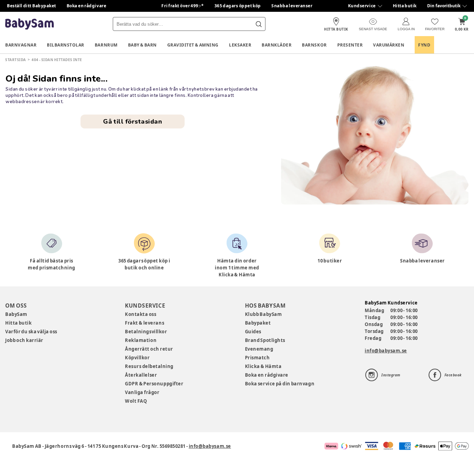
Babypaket (258, 323)
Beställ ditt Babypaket (31, 6)
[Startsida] (29, 24)
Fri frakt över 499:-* (182, 6)
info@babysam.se (386, 351)
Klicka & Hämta (263, 366)
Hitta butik (405, 6)
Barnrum (106, 45)
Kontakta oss (140, 314)
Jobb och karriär (24, 340)
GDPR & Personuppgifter (154, 383)
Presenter (350, 45)
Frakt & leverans (144, 323)
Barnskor (314, 45)
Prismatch (257, 357)
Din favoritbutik (443, 6)
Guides (253, 331)
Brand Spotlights (265, 340)
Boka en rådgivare (86, 6)
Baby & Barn (142, 45)
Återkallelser (141, 375)
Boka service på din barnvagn (279, 383)
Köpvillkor (137, 357)
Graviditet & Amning (193, 45)
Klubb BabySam (263, 314)
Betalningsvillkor (146, 331)
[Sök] (258, 24)
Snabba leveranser (292, 6)
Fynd (424, 45)
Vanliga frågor (142, 392)
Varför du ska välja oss (31, 331)
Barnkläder (276, 45)
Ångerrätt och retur (149, 349)
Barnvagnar (20, 45)
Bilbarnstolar (65, 45)
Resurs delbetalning (149, 366)
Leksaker (240, 45)
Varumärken (388, 45)
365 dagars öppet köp (237, 6)
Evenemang (259, 349)
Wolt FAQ (136, 401)
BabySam (16, 314)
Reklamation (140, 340)
